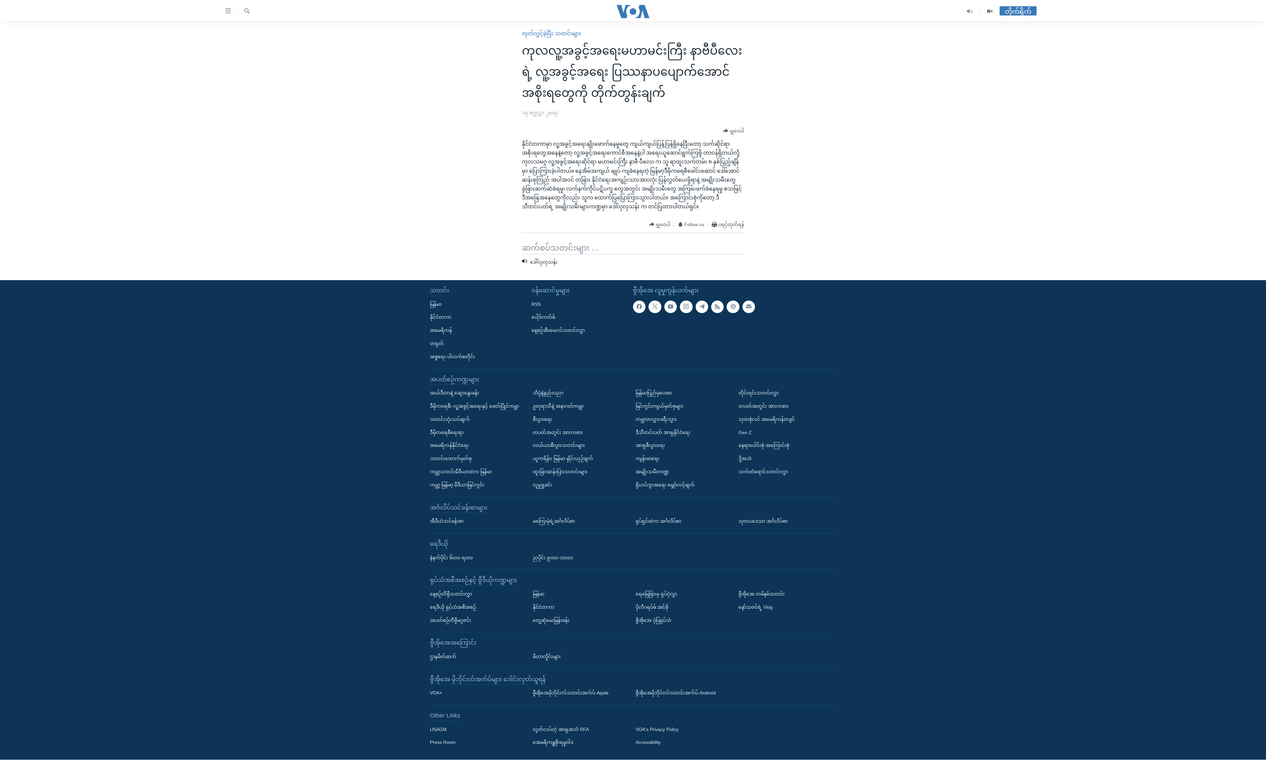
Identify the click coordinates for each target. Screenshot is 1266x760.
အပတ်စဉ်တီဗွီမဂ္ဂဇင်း (450, 620)
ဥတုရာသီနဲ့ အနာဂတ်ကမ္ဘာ (558, 406)
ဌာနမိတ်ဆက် (443, 656)
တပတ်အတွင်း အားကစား (558, 432)
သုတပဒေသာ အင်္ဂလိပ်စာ (763, 521)
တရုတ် (437, 343)
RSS (536, 304)
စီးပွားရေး (542, 419)
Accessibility (648, 742)
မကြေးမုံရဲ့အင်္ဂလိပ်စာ (554, 521)
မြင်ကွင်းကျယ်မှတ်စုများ (659, 406)
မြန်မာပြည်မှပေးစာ (654, 392)
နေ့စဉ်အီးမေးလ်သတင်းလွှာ (558, 330)
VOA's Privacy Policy (657, 729)
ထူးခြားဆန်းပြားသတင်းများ (560, 471)
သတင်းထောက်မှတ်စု (451, 458)
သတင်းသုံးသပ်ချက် (450, 419)
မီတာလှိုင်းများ (547, 656)
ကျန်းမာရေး (647, 458)
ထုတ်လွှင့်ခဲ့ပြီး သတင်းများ (551, 33)
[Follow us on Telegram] (702, 307)
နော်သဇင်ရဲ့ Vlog (755, 607)
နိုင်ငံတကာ (440, 317)
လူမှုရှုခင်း (542, 484)
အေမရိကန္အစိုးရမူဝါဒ (553, 742)
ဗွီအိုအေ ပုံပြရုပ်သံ (653, 620)
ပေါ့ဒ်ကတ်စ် (543, 317)
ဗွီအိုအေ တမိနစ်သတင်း (761, 594)
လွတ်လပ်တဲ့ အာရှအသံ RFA (561, 729)
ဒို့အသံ (745, 458)
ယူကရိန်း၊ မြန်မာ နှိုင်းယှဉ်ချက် (563, 458)
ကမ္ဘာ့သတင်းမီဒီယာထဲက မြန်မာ (461, 471)
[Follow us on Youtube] (670, 307)
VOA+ (436, 693)
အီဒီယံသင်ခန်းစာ (447, 521)
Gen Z (745, 432)
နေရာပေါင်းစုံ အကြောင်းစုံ (763, 445)
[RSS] (717, 307)
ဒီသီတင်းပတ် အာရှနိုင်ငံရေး (663, 432)
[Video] (990, 11)
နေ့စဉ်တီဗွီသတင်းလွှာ (451, 594)
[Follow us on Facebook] (639, 307)
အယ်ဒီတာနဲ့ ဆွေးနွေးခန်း (454, 392)
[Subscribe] (748, 307)
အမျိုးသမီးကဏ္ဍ (652, 471)
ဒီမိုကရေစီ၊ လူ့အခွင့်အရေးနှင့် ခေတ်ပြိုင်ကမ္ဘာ (474, 406)
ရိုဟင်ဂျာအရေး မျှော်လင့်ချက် (665, 484)
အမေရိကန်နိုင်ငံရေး (449, 445)
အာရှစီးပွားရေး (650, 445)
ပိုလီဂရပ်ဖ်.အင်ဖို (652, 607)
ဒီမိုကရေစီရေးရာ (447, 432)
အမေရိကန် (441, 330)
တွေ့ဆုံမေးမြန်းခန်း (551, 620)
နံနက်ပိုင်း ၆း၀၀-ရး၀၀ (451, 557)
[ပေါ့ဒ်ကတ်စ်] (733, 307)
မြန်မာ (435, 304)
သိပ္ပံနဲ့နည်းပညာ (548, 392)
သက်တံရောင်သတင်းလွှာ (763, 471)
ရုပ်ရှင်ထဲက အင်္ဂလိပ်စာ (658, 521)
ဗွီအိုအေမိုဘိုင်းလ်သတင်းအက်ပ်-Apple (571, 693)
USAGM (438, 729)
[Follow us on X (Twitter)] (654, 307)
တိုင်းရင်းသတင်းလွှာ (758, 392)
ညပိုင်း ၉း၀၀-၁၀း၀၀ (553, 557)
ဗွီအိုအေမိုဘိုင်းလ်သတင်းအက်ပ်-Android (676, 693)
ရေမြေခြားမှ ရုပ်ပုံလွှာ (656, 594)
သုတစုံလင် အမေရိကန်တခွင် (766, 419)
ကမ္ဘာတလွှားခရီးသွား (656, 419)
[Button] (733, 131)
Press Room (443, 742)
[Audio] (970, 11)
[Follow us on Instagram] (686, 307)
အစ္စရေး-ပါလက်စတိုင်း (452, 356)
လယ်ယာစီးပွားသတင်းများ (559, 445)
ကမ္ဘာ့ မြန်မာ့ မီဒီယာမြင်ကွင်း (457, 484)
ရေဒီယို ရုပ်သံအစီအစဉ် (453, 607)
